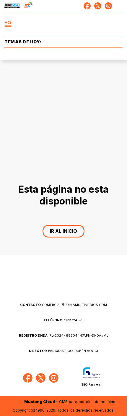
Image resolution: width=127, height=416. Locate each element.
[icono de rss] (119, 5)
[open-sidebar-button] (8, 23)
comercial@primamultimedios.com (63, 305)
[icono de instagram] (108, 5)
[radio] (12, 5)
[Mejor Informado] (64, 24)
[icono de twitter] (97, 5)
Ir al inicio (63, 231)
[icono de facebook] (87, 5)
